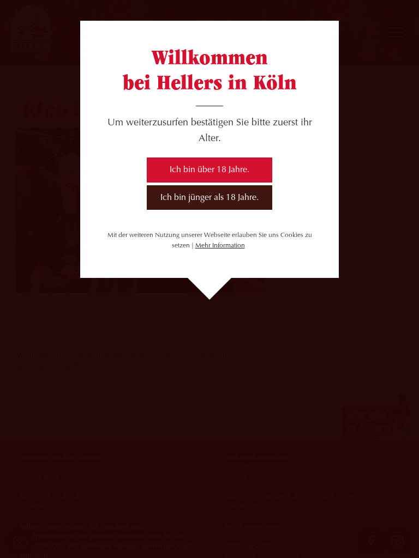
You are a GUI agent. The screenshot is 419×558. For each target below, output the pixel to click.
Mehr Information (220, 245)
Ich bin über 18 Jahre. (209, 170)
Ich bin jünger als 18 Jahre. (209, 197)
